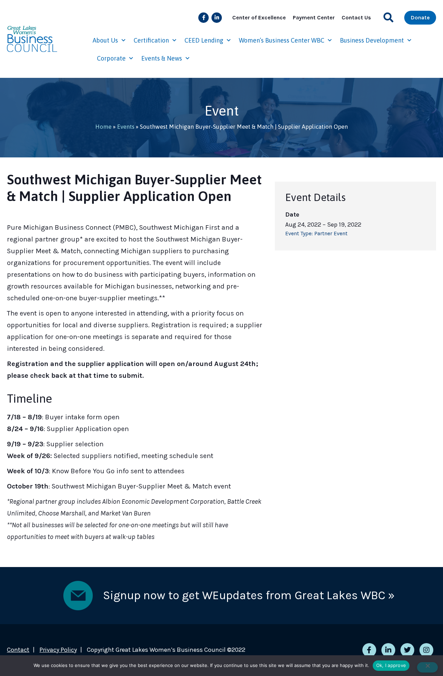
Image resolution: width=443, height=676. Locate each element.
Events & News (161, 58)
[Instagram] (426, 650)
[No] (427, 667)
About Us (105, 40)
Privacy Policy (58, 650)
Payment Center (314, 17)
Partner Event (330, 233)
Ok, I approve (391, 665)
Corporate (111, 58)
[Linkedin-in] (216, 17)
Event (222, 110)
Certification (151, 40)
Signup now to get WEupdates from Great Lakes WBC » (249, 595)
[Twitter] (407, 650)
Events (125, 126)
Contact (18, 650)
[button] (388, 17)
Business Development (372, 40)
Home (103, 126)
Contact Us (356, 17)
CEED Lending (203, 40)
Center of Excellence (259, 17)
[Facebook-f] (203, 17)
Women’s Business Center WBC (281, 40)
